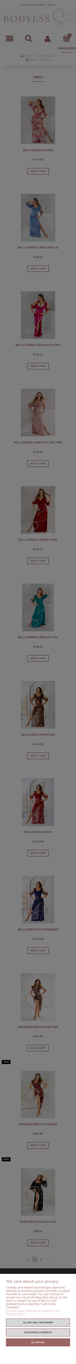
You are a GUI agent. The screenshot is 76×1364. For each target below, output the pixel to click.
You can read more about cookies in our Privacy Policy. (33, 1312)
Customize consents (38, 1332)
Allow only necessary (38, 1322)
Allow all (38, 1342)
